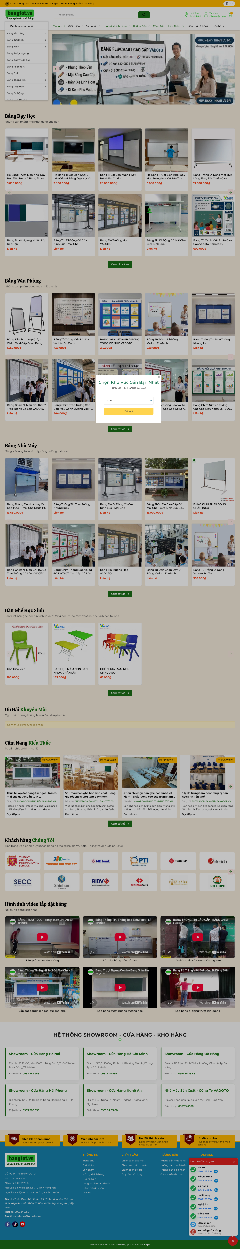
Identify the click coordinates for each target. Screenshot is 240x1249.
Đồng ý (128, 411)
